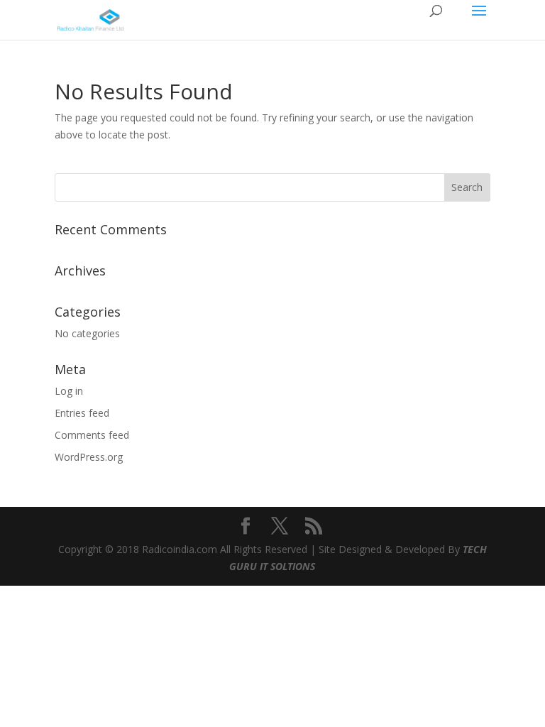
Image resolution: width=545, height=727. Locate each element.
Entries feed (82, 413)
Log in (69, 391)
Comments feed (92, 435)
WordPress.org (89, 457)
